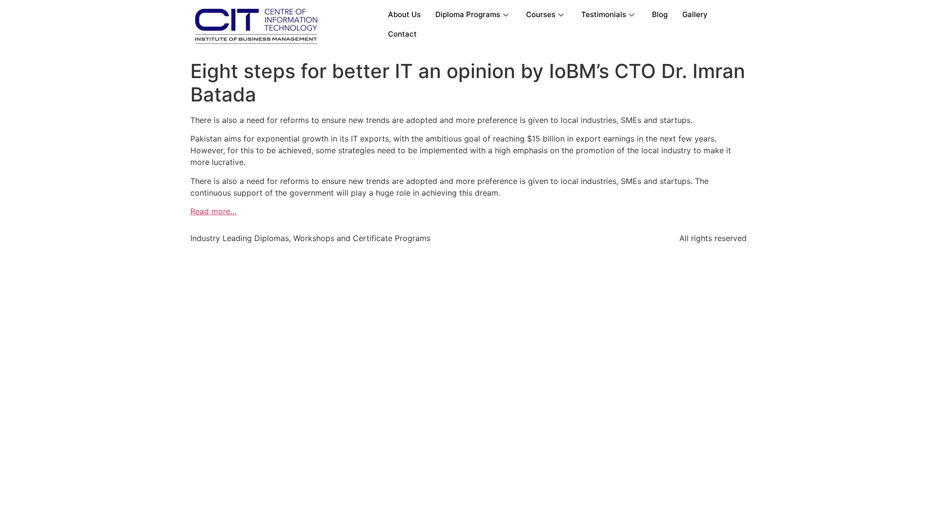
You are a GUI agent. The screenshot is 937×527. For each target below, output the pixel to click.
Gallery (695, 14)
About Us (404, 14)
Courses (540, 14)
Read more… (213, 211)
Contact (402, 34)
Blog (660, 14)
